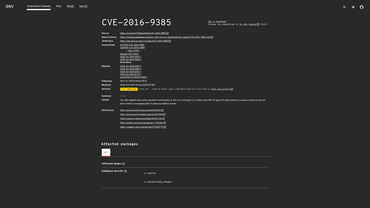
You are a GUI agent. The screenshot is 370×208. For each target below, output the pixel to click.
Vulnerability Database (39, 6)
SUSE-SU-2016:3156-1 (130, 71)
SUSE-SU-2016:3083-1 (130, 59)
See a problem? (217, 21)
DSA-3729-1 (134, 51)
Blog (58, 6)
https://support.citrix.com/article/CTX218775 (141, 127)
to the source (247, 24)
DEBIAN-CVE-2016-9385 (132, 48)
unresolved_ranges (159, 182)
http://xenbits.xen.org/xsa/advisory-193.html (141, 123)
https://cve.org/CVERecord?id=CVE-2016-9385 (143, 33)
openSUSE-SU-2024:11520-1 (133, 77)
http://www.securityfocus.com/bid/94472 (140, 110)
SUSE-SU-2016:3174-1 (130, 74)
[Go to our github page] (361, 7)
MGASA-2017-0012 (129, 54)
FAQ (69, 6)
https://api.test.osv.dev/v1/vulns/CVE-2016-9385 (144, 41)
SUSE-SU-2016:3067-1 (130, 57)
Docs (81, 6)
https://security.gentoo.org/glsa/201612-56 (141, 118)
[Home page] (10, 7)
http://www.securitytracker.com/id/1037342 (141, 114)
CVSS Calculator (220, 89)
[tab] (106, 153)
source (151, 173)
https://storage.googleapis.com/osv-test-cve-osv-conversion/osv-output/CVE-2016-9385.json (165, 37)
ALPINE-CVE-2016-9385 (132, 45)
